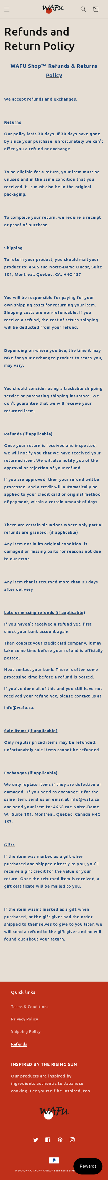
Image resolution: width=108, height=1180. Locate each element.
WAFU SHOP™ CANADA (39, 1170)
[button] (7, 9)
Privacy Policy (24, 1019)
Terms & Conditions (29, 1006)
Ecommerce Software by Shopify (73, 1170)
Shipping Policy (26, 1031)
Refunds (19, 1044)
